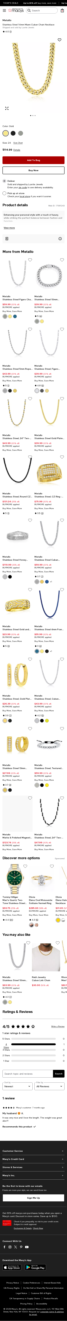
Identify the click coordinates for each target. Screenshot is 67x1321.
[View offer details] (33, 238)
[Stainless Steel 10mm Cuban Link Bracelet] (49, 275)
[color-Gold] (10, 316)
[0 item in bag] (62, 10)
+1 (51, 582)
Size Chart (18, 143)
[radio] (4, 316)
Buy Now (33, 170)
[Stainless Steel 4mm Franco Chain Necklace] (49, 605)
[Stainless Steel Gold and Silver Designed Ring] (17, 605)
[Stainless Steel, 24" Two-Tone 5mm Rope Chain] (17, 414)
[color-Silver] (5, 316)
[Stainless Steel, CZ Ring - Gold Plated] (49, 473)
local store (25, 196)
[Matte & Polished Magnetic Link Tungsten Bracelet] (17, 814)
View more (9, 227)
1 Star (6, 1061)
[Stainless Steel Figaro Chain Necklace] (17, 275)
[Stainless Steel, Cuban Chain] (49, 675)
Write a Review (58, 1026)
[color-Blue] (15, 316)
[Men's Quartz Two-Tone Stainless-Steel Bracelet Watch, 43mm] (15, 879)
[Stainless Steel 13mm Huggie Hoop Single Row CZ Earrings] (17, 744)
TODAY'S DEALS (10, 3)
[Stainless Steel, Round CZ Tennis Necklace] (17, 473)
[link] (17, 307)
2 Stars (6, 1055)
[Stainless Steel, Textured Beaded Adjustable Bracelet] (49, 744)
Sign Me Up (33, 1198)
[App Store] (11, 1267)
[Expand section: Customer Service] (33, 1151)
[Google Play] (35, 1267)
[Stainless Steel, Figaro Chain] (49, 345)
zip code (23, 187)
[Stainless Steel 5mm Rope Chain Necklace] (17, 345)
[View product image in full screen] (7, 108)
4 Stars (6, 1044)
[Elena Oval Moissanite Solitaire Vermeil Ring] (41, 879)
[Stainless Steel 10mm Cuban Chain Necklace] (16, 957)
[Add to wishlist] (60, 40)
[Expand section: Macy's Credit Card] (33, 1159)
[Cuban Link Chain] (46, 957)
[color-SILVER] (5, 391)
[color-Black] (42, 391)
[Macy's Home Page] (16, 10)
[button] (33, 78)
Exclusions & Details (23, 1228)
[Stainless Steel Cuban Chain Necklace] (49, 536)
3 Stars (6, 1050)
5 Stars (6, 1039)
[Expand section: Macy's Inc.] (33, 1175)
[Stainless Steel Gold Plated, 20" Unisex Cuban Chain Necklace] (49, 414)
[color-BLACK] (10, 391)
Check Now (38, 1228)
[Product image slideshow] (33, 78)
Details (16, 150)
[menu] (4, 10)
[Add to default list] (30, 260)
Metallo (6, 20)
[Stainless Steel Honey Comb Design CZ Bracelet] (17, 536)
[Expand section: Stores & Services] (33, 1167)
